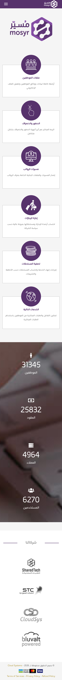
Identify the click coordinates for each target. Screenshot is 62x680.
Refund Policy (48, 676)
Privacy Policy (33, 676)
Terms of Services (15, 676)
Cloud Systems (15, 666)
